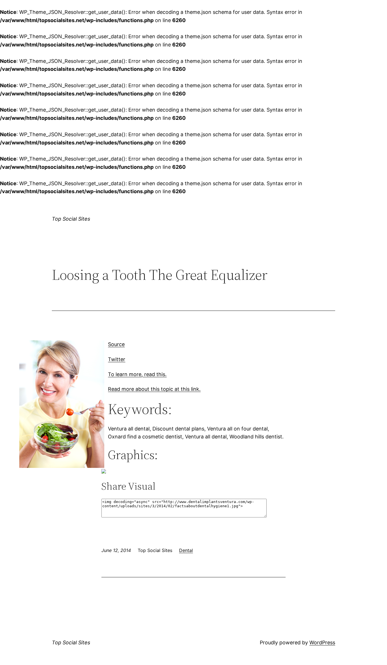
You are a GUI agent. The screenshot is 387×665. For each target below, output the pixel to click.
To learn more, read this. (137, 374)
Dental (186, 550)
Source (116, 344)
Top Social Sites (71, 219)
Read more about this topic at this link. (154, 389)
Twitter (116, 359)
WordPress (322, 642)
